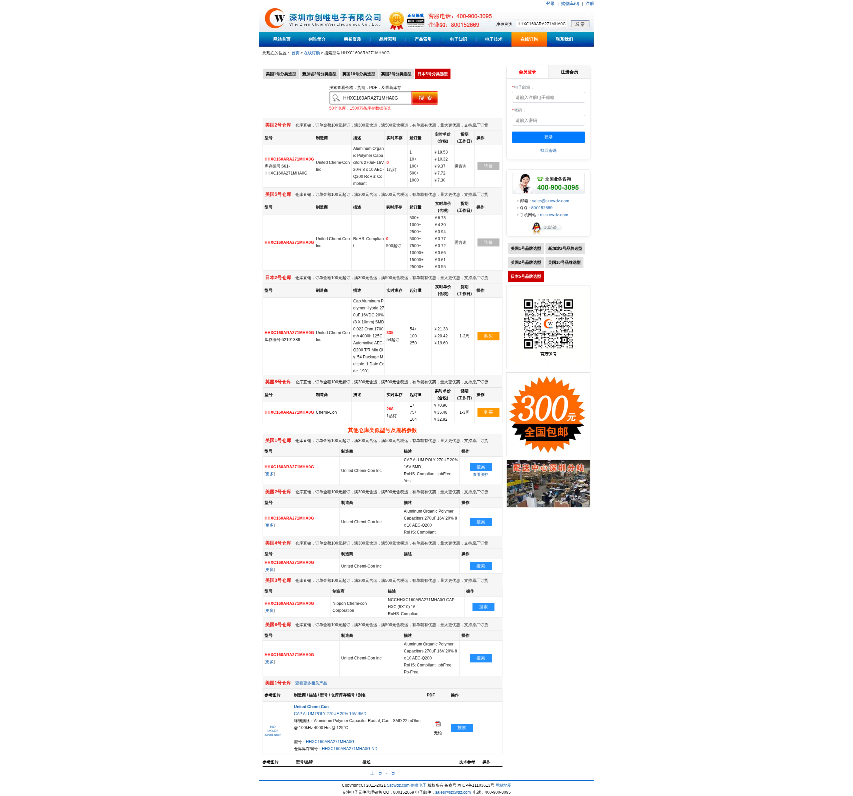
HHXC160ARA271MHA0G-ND (350, 748)
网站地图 (503, 785)
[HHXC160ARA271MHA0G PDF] (437, 725)
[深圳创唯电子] (548, 506)
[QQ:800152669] (548, 234)
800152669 (541, 207)
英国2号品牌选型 (526, 262)
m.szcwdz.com (554, 214)
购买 (488, 335)
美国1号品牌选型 (526, 248)
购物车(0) (570, 3)
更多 (270, 474)
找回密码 (548, 150)
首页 (296, 53)
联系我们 (564, 39)
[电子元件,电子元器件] (275, 30)
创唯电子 (418, 785)
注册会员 (569, 71)
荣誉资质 (352, 39)
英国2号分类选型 (396, 74)
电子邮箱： (523, 87)
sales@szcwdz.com (550, 200)
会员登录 (527, 71)
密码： (519, 110)
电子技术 (493, 39)
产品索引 (423, 39)
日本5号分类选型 (433, 74)
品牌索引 (388, 39)
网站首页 (282, 39)
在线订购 (529, 39)
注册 (589, 3)
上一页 (376, 773)
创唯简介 (317, 39)
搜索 (480, 466)
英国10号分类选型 (359, 74)
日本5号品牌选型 (526, 276)
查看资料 (481, 474)
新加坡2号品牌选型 (565, 248)
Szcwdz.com (398, 785)
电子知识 (458, 39)
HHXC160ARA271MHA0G (330, 741)
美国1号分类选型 (281, 74)
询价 (488, 166)
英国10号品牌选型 (564, 262)
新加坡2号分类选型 (319, 74)
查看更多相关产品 (311, 683)
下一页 (389, 773)
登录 (550, 3)
